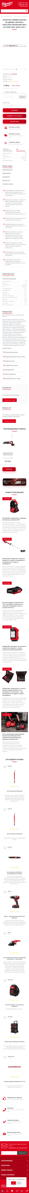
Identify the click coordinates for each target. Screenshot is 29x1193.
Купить (22, 97)
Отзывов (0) (6, 177)
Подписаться (22, 1153)
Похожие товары (7, 184)
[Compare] (25, 69)
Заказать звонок (24, 6)
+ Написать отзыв (9, 400)
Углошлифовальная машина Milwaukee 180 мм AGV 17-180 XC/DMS (14, 958)
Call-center (10, 1108)
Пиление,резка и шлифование (21, 16)
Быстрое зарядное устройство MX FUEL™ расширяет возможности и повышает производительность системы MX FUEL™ (12, 605)
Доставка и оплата (14, 127)
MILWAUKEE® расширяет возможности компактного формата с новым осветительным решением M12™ (14, 648)
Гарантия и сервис (14, 142)
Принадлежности (8, 16)
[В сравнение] (12, 437)
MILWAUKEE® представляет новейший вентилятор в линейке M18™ (14, 519)
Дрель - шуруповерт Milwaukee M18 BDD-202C (14, 917)
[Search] (26, 10)
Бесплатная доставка (13, 1132)
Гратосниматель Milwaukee (14, 791)
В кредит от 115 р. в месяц (14, 116)
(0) (16, 69)
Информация (6, 173)
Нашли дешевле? (16, 85)
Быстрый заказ (14, 121)
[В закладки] (12, 435)
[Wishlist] (20, 69)
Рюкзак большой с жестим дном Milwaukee (14, 1005)
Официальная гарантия (14, 1097)
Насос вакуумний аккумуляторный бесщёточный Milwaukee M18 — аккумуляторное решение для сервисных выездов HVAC (13, 736)
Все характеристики (20, 150)
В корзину (14, 110)
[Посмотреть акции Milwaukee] (14, 482)
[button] (23, 3)
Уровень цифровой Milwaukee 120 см (14, 1081)
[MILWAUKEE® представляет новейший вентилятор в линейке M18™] (14, 506)
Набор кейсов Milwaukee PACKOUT (14, 1041)
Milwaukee (14, 74)
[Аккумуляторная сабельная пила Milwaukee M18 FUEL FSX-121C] (8, 444)
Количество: (6, 102)
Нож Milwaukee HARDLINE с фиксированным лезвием (14, 872)
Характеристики (7, 170)
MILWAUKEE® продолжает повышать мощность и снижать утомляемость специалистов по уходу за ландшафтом (13, 561)
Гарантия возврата (13, 1120)
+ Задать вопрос (9, 421)
